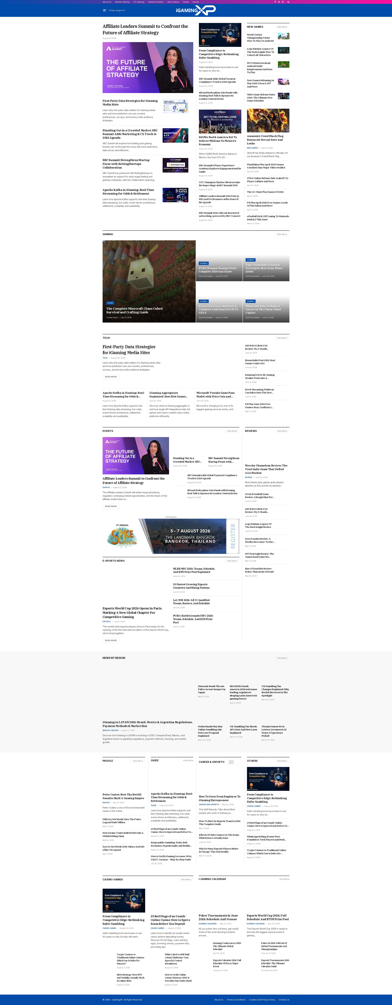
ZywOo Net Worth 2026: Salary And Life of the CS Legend (123, 848)
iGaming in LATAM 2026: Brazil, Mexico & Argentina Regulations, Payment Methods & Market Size (147, 724)
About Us (107, 2)
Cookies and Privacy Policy (262, 999)
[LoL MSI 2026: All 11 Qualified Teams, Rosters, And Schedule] (229, 603)
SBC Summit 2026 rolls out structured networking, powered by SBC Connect (220, 214)
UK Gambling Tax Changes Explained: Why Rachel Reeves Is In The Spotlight (275, 691)
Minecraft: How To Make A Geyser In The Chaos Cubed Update (263, 310)
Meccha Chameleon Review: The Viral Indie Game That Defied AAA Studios (266, 469)
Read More (111, 377)
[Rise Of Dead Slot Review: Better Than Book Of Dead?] (283, 570)
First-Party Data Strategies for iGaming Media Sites (130, 102)
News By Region (114, 657)
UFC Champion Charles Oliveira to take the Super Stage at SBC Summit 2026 (219, 184)
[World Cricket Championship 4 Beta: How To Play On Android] (283, 36)
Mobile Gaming (122, 2)
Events (196, 2)
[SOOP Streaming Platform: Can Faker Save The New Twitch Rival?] (283, 391)
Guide (186, 2)
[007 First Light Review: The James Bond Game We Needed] (283, 555)
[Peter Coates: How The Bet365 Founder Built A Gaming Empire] (124, 779)
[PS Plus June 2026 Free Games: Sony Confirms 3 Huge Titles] (283, 405)
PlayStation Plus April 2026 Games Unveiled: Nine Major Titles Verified (266, 166)
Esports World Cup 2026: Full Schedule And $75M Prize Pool (268, 917)
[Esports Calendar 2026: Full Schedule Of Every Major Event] (204, 962)
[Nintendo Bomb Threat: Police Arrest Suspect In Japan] (212, 675)
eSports (107, 621)
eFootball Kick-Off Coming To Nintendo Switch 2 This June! (268, 218)
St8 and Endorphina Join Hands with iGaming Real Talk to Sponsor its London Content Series (218, 95)
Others (252, 760)
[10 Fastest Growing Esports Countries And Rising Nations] (229, 587)
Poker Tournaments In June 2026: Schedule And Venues (218, 917)
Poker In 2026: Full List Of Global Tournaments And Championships (274, 946)
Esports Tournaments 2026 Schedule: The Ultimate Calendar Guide (275, 963)
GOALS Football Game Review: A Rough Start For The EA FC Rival (259, 496)
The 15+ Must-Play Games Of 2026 (265, 191)
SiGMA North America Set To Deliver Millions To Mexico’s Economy (218, 140)
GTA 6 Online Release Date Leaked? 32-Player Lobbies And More (268, 180)
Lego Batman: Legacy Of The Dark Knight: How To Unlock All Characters (260, 51)
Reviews (251, 430)
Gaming (108, 234)
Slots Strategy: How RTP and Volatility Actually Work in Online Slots (130, 977)
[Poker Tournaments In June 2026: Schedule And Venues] (220, 900)
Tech (105, 358)
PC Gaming (139, 2)
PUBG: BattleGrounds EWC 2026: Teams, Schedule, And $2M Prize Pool (193, 619)
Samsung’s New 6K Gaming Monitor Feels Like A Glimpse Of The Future (260, 376)
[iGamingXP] (196, 10)
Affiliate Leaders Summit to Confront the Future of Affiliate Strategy (145, 29)
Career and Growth (209, 804)
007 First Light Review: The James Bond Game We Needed (259, 555)
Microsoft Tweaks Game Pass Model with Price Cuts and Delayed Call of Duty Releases (215, 394)
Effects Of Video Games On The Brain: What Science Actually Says (219, 836)
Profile (108, 760)
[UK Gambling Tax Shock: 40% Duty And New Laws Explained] (244, 715)
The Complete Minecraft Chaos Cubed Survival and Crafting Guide (134, 310)
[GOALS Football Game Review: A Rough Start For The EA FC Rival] (283, 495)
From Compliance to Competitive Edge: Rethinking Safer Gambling (219, 54)
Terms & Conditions (236, 999)
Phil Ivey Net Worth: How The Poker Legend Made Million (122, 821)
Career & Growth (211, 761)
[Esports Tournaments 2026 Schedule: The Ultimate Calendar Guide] (252, 962)
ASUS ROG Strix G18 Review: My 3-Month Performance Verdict (256, 347)
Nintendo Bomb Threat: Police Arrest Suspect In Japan (211, 689)
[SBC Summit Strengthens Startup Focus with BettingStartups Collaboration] (175, 165)
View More (282, 27)
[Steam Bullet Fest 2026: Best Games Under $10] (283, 362)
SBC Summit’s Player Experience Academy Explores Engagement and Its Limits (220, 168)
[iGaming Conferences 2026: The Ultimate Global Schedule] (204, 945)
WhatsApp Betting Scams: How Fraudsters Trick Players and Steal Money (265, 838)
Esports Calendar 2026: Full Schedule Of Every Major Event (227, 963)
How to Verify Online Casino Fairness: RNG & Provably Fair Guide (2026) (178, 977)
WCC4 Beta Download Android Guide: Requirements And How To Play (260, 68)
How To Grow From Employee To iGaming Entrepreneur (219, 798)
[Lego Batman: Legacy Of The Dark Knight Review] (283, 525)
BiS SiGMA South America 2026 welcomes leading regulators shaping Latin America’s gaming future (243, 692)
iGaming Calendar (208, 924)
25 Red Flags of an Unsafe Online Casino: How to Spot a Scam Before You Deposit (171, 830)
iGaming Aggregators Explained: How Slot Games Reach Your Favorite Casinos (168, 394)
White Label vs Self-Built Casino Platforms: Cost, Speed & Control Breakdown (177, 959)
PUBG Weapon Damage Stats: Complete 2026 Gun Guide (218, 270)
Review (248, 477)
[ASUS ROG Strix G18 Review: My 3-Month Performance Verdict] (283, 347)
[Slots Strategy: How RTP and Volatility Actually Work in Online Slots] (108, 977)
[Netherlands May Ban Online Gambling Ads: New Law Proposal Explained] (212, 715)
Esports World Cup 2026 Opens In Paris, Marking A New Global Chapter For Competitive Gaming (132, 612)
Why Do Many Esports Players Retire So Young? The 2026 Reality (218, 850)
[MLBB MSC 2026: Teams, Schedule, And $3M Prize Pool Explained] (229, 572)
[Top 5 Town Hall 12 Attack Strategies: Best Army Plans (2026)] (266, 260)
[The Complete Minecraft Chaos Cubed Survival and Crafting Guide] (149, 281)
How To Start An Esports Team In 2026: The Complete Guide (220, 823)
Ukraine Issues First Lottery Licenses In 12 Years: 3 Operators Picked (274, 731)
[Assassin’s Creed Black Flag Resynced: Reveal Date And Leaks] (268, 121)
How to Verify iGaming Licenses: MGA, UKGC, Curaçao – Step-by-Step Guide (171, 858)
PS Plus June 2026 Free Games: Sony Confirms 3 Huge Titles (258, 406)
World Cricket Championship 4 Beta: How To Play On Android (260, 37)
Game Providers (156, 2)
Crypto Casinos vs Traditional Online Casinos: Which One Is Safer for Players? (266, 852)
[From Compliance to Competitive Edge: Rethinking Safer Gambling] (220, 35)
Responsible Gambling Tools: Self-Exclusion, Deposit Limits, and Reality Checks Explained (170, 844)
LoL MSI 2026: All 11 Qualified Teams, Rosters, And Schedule (191, 602)
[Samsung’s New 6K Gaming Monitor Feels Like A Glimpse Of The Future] (283, 376)
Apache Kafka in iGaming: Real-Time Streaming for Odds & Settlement (128, 191)
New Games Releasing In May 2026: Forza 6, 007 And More (260, 83)
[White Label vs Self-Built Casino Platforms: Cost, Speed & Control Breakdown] (156, 957)
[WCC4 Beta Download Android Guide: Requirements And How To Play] (283, 64)
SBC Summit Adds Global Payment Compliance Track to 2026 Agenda (217, 80)
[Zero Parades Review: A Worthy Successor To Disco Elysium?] (283, 540)
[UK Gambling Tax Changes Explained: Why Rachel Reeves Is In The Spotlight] (275, 675)
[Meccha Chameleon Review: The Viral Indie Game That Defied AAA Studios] (267, 449)
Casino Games (254, 806)
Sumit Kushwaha (206, 276)
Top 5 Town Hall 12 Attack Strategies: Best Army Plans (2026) (264, 268)
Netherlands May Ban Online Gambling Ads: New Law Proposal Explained (210, 731)
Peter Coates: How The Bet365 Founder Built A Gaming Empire (123, 796)
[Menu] (104, 10)
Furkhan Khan (112, 317)
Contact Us (284, 999)
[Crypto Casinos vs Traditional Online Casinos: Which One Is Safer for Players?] (108, 957)
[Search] (288, 2)
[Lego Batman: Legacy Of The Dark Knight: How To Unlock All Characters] (283, 50)
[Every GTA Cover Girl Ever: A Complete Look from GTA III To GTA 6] (219, 302)
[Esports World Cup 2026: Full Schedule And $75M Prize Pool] (268, 900)
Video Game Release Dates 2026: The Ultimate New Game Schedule (261, 97)
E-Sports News (114, 560)
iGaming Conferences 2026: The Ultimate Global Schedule (227, 946)
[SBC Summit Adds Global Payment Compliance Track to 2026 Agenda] (179, 477)
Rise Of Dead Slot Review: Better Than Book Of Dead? (260, 570)
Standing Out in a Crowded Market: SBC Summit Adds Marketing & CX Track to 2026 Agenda (130, 134)
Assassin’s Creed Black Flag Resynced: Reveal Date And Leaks (265, 139)
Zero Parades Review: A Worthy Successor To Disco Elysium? (260, 540)
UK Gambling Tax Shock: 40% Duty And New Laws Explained (243, 729)
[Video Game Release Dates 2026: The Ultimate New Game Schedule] (283, 96)
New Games (173, 2)
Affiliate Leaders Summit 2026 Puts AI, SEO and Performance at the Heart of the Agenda (219, 199)
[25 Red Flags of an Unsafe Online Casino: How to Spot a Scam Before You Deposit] (172, 901)
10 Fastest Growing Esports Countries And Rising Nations (191, 586)
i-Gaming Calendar (212, 879)
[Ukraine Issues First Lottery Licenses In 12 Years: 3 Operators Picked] (275, 715)
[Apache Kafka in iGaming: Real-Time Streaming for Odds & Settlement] (175, 195)
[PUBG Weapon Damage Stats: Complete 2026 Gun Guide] (219, 260)
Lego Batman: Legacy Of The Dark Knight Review (258, 525)
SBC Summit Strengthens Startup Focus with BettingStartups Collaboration (126, 163)
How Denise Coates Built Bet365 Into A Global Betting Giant (123, 834)
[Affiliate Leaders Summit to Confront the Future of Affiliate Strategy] (148, 67)
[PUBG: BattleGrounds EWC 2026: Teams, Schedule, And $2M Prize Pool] (229, 619)
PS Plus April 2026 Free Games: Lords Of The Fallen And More (267, 204)
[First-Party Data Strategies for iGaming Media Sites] (175, 106)
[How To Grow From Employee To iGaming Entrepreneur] (220, 781)
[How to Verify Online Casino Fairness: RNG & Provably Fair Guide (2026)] (156, 977)
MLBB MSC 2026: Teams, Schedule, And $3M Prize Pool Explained (194, 570)
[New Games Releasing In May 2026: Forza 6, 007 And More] (283, 82)
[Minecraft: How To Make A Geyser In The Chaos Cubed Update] (266, 302)
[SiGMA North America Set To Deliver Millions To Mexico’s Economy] (220, 121)
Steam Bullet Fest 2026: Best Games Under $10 (260, 362)
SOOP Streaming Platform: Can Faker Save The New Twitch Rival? (259, 391)
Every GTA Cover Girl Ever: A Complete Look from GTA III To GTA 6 (218, 310)
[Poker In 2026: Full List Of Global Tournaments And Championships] (252, 945)
